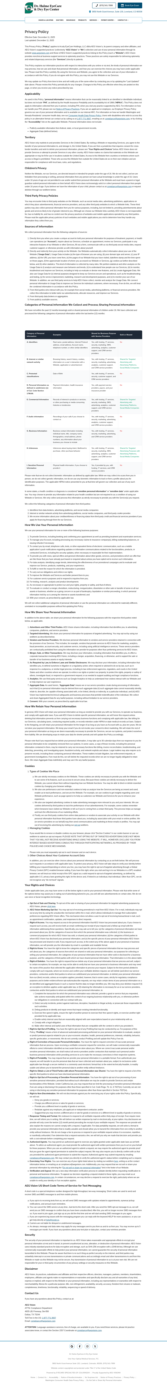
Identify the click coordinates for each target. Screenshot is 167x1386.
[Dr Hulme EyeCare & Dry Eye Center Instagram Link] (87, 1346)
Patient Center (107, 20)
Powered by (68, 1373)
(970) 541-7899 (109, 1363)
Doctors (59, 20)
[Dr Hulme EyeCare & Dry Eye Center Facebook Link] (79, 1346)
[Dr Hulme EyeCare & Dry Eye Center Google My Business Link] (72, 1346)
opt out (77, 825)
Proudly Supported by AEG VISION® (106, 1373)
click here (51, 906)
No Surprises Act (91, 1377)
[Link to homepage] (49, 7)
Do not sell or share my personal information (82, 1168)
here (116, 1161)
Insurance (70, 20)
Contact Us (122, 20)
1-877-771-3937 (84, 119)
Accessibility (53, 1377)
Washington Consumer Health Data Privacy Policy (64, 1380)
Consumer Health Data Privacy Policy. (85, 116)
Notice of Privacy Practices (67, 109)
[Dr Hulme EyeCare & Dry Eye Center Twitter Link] (95, 1346)
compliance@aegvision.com (117, 119)
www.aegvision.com (40, 53)
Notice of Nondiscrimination (71, 1377)
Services (93, 20)
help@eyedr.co (52, 1220)
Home (33, 1377)
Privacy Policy (129, 1377)
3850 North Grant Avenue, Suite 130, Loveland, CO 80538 (116, 12)
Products (82, 20)
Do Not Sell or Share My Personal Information (104, 1380)
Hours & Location (46, 20)
